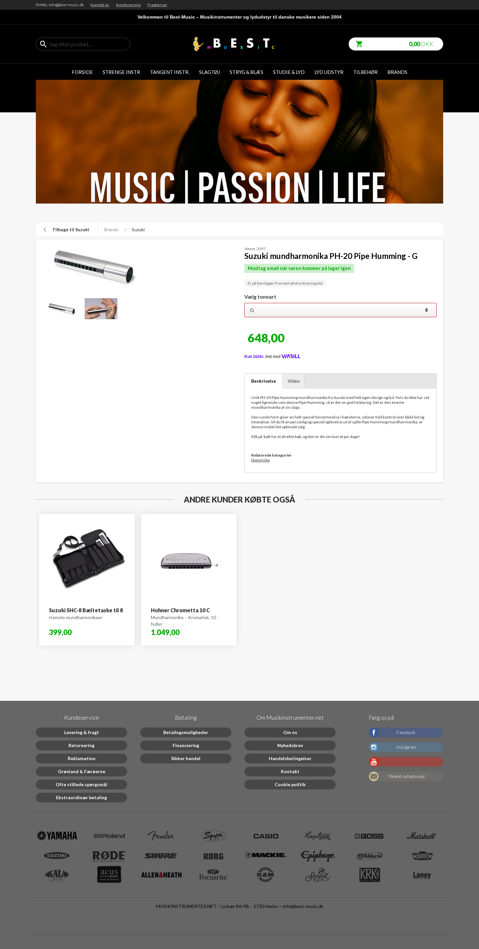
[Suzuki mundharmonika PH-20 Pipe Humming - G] (58, 309)
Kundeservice (128, 4)
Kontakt (290, 771)
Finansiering (186, 745)
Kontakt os (100, 4)
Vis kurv (357, 40)
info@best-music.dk (303, 906)
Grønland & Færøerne (81, 771)
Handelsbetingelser (290, 758)
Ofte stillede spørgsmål (81, 784)
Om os (290, 732)
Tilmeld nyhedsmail (406, 776)
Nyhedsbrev (290, 745)
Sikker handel (185, 758)
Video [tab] (294, 381)
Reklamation (81, 758)
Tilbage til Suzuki (70, 229)
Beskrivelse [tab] (263, 381)
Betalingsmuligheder (185, 732)
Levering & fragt (81, 732)
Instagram (406, 747)
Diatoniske (260, 460)
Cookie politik (290, 784)
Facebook (406, 732)
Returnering (81, 745)
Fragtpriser (157, 4)
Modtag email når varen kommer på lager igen (299, 268)
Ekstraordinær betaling (81, 797)
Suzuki (138, 229)
